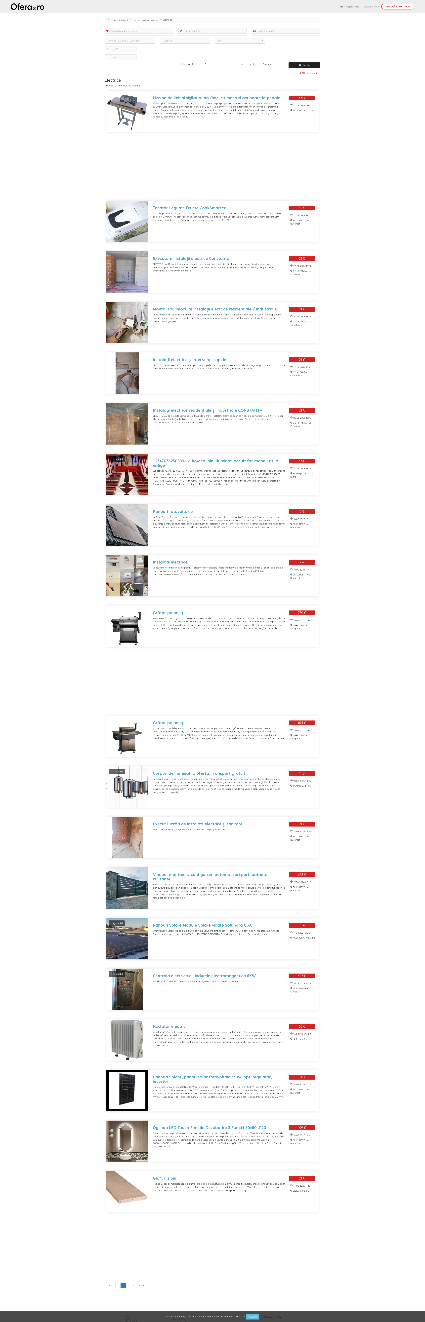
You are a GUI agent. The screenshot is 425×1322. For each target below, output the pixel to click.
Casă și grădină (121, 20)
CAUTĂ (306, 65)
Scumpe (267, 64)
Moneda (185, 64)
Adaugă (398, 6)
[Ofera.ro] (27, 6)
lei (197, 64)
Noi (241, 64)
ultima (141, 1285)
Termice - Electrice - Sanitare (145, 20)
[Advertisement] (204, 168)
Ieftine (253, 64)
